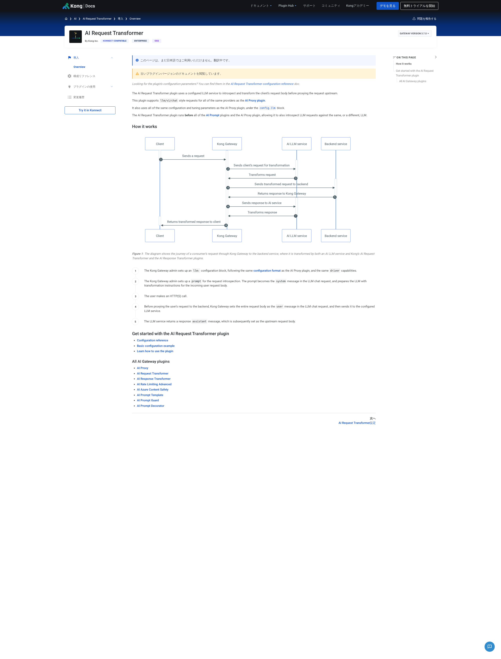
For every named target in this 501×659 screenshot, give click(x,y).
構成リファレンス (84, 76)
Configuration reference (152, 340)
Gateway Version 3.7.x (413, 33)
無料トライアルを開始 (419, 6)
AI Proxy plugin (255, 100)
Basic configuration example (156, 346)
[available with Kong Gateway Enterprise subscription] (140, 41)
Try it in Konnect (90, 110)
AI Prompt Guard (148, 400)
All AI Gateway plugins (412, 81)
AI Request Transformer (97, 18)
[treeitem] (94, 67)
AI (75, 18)
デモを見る (388, 6)
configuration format (267, 270)
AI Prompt (212, 115)
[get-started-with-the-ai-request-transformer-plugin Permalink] (130, 333)
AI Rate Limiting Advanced (154, 384)
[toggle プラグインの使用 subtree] (112, 87)
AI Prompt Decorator (150, 406)
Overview (135, 18)
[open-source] (156, 41)
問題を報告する (426, 18)
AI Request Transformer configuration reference (262, 84)
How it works (404, 63)
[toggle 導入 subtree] (112, 58)
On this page (406, 57)
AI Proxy (142, 368)
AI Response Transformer (153, 379)
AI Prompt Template (150, 395)
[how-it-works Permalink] (130, 126)
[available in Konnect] (115, 41)
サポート (309, 5)
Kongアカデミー (357, 5)
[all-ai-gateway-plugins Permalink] (130, 361)
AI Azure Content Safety (152, 389)
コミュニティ (331, 5)
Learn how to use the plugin (155, 351)
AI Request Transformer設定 (357, 423)
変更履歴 (78, 97)
